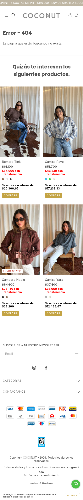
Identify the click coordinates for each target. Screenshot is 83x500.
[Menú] (6, 15)
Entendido (72, 496)
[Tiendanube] (42, 483)
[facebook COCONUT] (46, 368)
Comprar (10, 195)
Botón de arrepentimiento (41, 475)
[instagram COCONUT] (34, 368)
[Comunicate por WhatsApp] (75, 484)
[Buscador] (13, 15)
